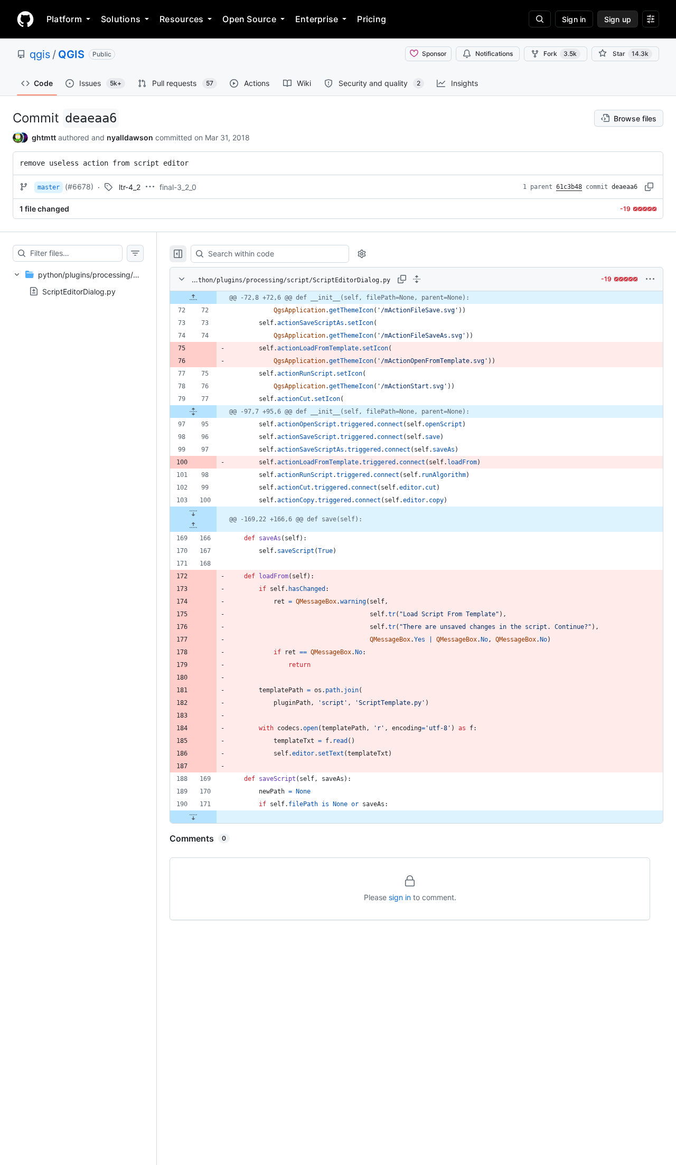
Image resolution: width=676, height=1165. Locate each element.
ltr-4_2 (129, 187)
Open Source (249, 19)
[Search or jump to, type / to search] (540, 19)
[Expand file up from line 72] (193, 297)
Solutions (120, 19)
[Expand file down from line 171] (193, 816)
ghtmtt (44, 137)
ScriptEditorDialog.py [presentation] (79, 291)
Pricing (371, 19)
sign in (400, 897)
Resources (181, 19)
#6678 (79, 186)
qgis (40, 54)
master (48, 187)
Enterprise (316, 19)
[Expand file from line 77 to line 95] (193, 411)
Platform (64, 19)
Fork (560, 54)
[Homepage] (25, 19)
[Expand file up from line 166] (193, 525)
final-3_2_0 (177, 187)
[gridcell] (416, 297)
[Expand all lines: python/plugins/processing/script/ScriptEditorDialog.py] (416, 279)
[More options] (650, 279)
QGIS (71, 54)
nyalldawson (130, 137)
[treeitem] (78, 283)
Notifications (494, 54)
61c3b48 (569, 186)
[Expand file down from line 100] (193, 513)
